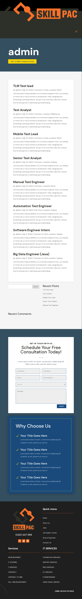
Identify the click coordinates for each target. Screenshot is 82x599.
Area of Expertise (49, 538)
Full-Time (38, 210)
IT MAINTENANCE (49, 577)
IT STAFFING (12, 562)
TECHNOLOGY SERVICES (51, 557)
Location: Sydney (50, 162)
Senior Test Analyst (27, 158)
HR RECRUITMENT (14, 557)
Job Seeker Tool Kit (50, 533)
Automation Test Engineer (32, 206)
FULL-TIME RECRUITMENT (17, 582)
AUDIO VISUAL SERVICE (51, 582)
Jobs (44, 528)
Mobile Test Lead (25, 134)
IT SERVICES (12, 567)
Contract (38, 114)
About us (46, 523)
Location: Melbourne (51, 114)
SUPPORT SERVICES (50, 562)
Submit (61, 406)
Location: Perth (55, 90)
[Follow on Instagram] (27, 541)
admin (18, 90)
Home (45, 518)
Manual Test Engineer (29, 182)
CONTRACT (12, 572)
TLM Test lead (23, 86)
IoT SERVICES (47, 572)
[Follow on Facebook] (19, 541)
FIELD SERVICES (48, 567)
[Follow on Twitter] (23, 541)
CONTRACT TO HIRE (15, 577)
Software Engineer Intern (31, 230)
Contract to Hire (41, 90)
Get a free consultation (22, 61)
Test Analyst (22, 110)
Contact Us (47, 543)
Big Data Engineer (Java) (31, 254)
